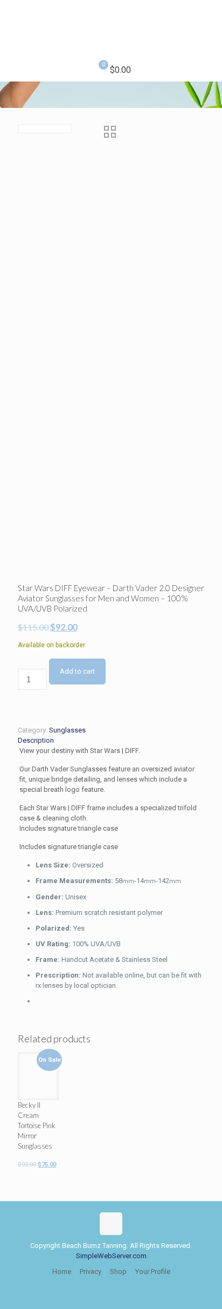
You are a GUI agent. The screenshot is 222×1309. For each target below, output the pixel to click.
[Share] (163, 12)
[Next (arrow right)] (203, 655)
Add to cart (77, 671)
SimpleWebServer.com (111, 1256)
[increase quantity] (21, 706)
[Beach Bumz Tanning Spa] (111, 29)
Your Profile (152, 1271)
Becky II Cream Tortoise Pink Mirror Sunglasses (37, 1125)
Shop (118, 1271)
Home (61, 1271)
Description (36, 740)
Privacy (90, 1271)
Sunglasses (67, 730)
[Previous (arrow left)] (19, 655)
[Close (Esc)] (186, 12)
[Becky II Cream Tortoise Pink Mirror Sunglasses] (38, 1072)
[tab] (111, 740)
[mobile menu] (207, 21)
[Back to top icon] (111, 1223)
